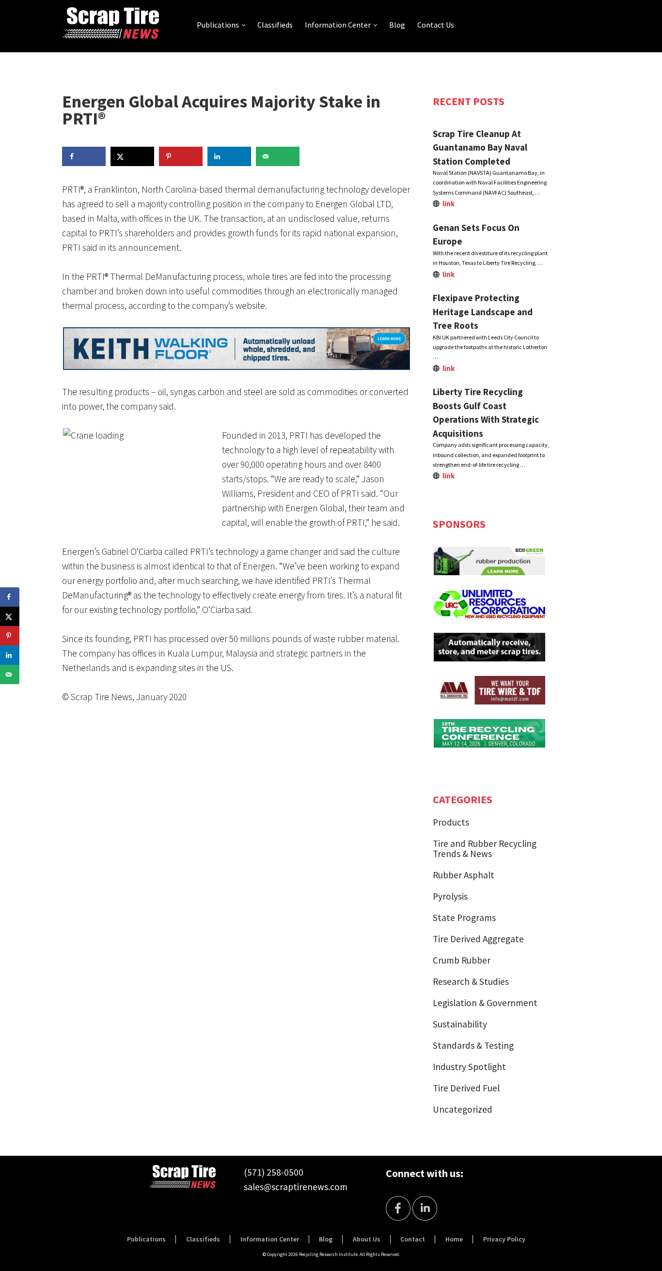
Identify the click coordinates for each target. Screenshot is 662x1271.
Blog (397, 25)
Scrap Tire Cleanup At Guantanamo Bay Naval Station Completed (480, 147)
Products (451, 822)
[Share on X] (132, 156)
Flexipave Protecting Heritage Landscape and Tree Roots (483, 311)
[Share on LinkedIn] (229, 156)
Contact (412, 1239)
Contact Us (435, 25)
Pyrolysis (450, 896)
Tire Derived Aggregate (478, 939)
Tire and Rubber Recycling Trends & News (484, 848)
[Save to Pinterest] (181, 156)
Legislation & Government (485, 1003)
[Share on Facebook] (84, 156)
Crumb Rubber (461, 960)
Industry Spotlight (469, 1066)
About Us (366, 1239)
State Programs (464, 917)
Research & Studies (471, 981)
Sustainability (460, 1024)
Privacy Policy (504, 1239)
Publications (218, 25)
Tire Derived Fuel (466, 1088)
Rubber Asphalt (463, 875)
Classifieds (275, 25)
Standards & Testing (473, 1045)
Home (454, 1239)
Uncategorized (462, 1109)
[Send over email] (277, 156)
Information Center (338, 25)
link (448, 203)
